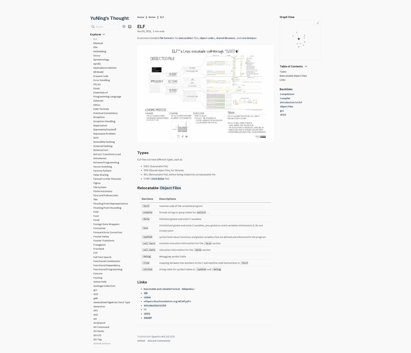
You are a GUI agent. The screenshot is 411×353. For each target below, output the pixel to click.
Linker (147, 297)
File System (99, 187)
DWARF (148, 317)
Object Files (170, 188)
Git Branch (99, 322)
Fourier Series (101, 236)
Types (283, 71)
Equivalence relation (105, 67)
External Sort (100, 150)
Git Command (101, 327)
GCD (95, 294)
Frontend (98, 248)
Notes (152, 17)
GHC (95, 314)
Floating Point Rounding (107, 207)
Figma (97, 183)
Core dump (158, 178)
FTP (95, 252)
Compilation (287, 94)
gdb (95, 298)
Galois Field (99, 281)
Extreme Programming (106, 162)
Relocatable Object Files (293, 75)
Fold (95, 211)
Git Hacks (98, 331)
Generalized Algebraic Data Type (111, 302)
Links (282, 79)
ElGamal (98, 43)
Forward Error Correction (107, 232)
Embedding (99, 51)
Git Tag (97, 339)
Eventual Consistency (105, 113)
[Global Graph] (318, 23)
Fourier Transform (103, 240)
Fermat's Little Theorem (107, 178)
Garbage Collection (104, 285)
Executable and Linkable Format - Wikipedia (168, 288)
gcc (95, 289)
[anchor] (151, 152)
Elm (95, 47)
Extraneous (99, 158)
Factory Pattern (102, 170)
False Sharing (100, 174)
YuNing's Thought (109, 18)
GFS (95, 310)
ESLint (97, 84)
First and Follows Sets (105, 195)
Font (96, 215)
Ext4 (95, 137)
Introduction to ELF (155, 305)
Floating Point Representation (110, 203)
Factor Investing (102, 166)
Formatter (99, 228)
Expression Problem (104, 133)
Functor (98, 273)
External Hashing (102, 146)
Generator (99, 306)
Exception (99, 117)
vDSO (147, 313)
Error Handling (101, 80)
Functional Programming (107, 269)
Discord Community (159, 340)
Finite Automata (102, 191)
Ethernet (98, 100)
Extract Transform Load (107, 154)
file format (166, 38)
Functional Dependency (106, 265)
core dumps (248, 38)
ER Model (98, 71)
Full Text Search (102, 257)
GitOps (97, 347)
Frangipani (99, 244)
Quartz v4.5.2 (159, 336)
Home (140, 17)
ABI (146, 293)
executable (185, 38)
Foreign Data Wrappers (106, 224)
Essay (96, 88)
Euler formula (101, 108)
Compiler (285, 98)
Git (95, 318)
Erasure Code (100, 76)
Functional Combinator (106, 261)
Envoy (96, 55)
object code (206, 38)
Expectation (100, 125)
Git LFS (97, 335)
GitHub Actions (101, 343)
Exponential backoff (104, 129)
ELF (95, 39)
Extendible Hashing (104, 141)
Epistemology (101, 59)
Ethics (96, 104)
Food (96, 220)
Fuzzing (97, 277)
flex (95, 199)
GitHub (141, 340)
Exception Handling (104, 121)
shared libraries (225, 38)
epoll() (97, 63)
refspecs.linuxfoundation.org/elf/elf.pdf (166, 301)
